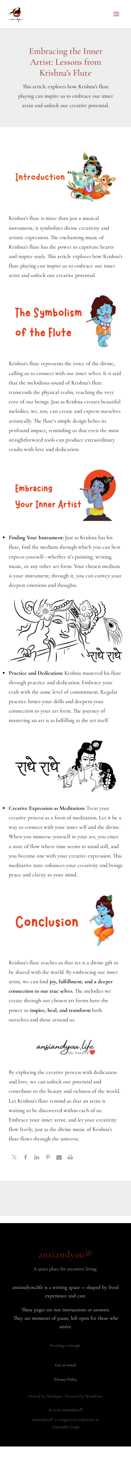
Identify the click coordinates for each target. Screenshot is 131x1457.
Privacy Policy (65, 1379)
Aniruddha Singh (65, 1426)
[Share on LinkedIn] (36, 1158)
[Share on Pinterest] (47, 1158)
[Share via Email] (59, 1158)
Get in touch (65, 1364)
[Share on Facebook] (25, 1158)
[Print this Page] (70, 1158)
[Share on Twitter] (14, 1158)
